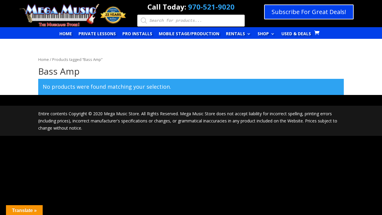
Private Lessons (97, 34)
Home (65, 34)
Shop (263, 34)
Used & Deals (296, 34)
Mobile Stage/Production (189, 34)
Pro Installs (137, 34)
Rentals (235, 34)
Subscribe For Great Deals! (309, 12)
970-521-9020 (211, 7)
